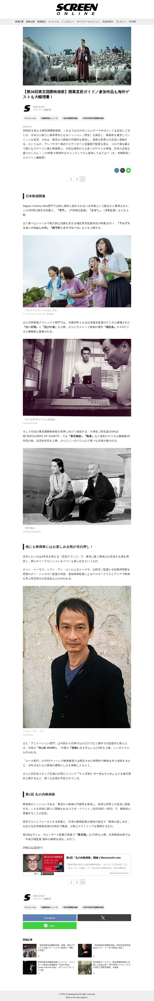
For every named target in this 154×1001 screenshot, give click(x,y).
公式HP (35, 847)
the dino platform (80, 997)
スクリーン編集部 (42, 110)
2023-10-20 (38, 107)
